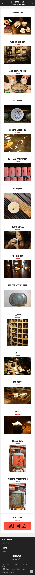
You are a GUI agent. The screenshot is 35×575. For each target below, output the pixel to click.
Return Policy (6, 543)
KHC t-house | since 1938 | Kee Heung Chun (17, 3)
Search (4, 551)
